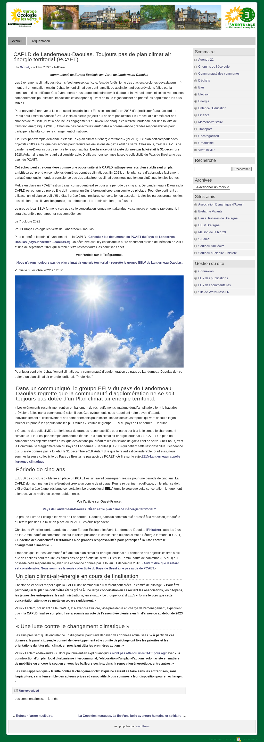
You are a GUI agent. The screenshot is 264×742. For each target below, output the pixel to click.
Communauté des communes (219, 73)
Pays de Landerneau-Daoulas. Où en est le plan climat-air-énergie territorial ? (99, 509)
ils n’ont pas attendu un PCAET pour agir (137, 653)
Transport (205, 129)
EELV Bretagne (209, 225)
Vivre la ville (206, 150)
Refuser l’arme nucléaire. (34, 716)
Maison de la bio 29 (212, 232)
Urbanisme (206, 143)
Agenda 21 (206, 59)
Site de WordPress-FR (213, 292)
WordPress (143, 726)
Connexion (206, 271)
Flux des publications (213, 278)
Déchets (204, 80)
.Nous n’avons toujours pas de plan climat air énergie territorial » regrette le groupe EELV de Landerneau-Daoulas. (99, 262)
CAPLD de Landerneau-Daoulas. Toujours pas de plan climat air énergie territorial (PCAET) (92, 56)
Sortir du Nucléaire (211, 246)
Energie (203, 101)
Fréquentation (40, 41)
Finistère (153, 530)
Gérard (24, 67)
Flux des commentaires (214, 285)
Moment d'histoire (210, 122)
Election (204, 94)
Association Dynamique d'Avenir (221, 204)
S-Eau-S (204, 239)
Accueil (17, 41)
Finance (204, 115)
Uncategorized (29, 690)
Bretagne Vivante (210, 211)
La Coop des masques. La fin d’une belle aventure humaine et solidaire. (130, 716)
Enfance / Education (212, 108)
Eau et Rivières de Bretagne (218, 218)
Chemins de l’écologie (214, 66)
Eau (201, 87)
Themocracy (249, 739)
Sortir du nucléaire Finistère (217, 253)
